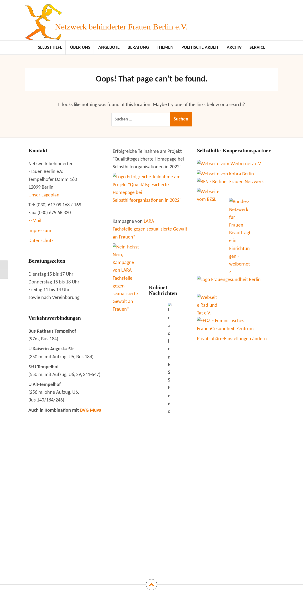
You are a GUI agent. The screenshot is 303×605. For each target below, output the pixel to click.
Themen (165, 47)
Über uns (80, 47)
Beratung (138, 47)
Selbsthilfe (50, 47)
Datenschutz (40, 240)
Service (257, 47)
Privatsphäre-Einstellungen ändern (232, 338)
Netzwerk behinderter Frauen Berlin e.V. (121, 26)
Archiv (234, 47)
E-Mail (34, 220)
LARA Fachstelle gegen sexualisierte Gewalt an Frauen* (150, 229)
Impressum (39, 230)
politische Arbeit (200, 47)
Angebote (109, 47)
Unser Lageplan (43, 195)
